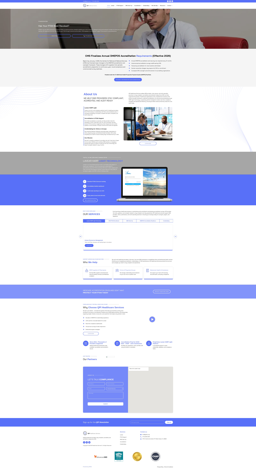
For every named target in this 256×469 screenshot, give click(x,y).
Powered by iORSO (87, 466)
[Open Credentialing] (149, 5)
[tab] (94, 221)
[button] (80, 236)
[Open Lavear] (114, 5)
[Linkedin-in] (172, 1)
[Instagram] (170, 1)
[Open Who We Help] (158, 5)
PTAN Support (123, 437)
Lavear (121, 434)
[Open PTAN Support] (123, 5)
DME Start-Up (123, 439)
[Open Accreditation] (141, 5)
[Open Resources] (165, 5)
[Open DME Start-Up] (132, 5)
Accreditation (123, 441)
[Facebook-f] (168, 1)
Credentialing (123, 444)
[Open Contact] (171, 5)
